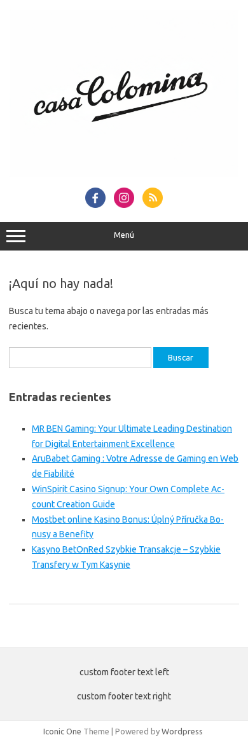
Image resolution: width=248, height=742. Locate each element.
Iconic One (62, 731)
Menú (124, 235)
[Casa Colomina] (124, 173)
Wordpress (182, 731)
